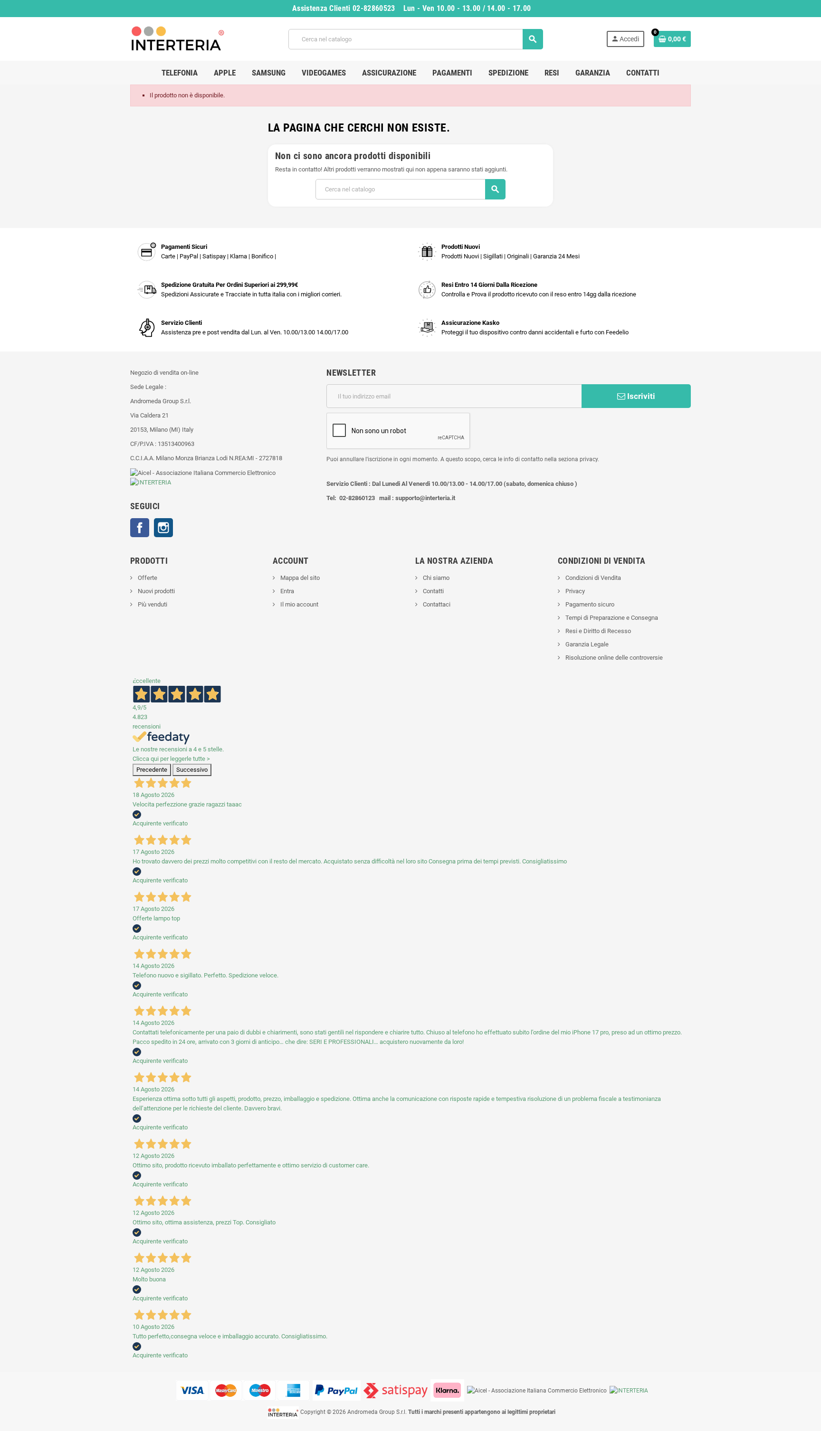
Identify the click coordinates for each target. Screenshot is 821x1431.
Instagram (163, 527)
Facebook (139, 527)
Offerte (146, 577)
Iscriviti (640, 396)
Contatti (432, 591)
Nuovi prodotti (155, 591)
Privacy (574, 591)
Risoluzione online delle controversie (613, 657)
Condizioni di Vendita (592, 577)
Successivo (192, 769)
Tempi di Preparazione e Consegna (611, 617)
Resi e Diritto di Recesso (597, 631)
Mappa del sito (299, 577)
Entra (286, 591)
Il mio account (298, 604)
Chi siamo (435, 577)
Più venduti (151, 604)
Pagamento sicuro (589, 604)
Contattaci (435, 604)
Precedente (151, 769)
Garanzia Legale (586, 644)
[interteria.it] (177, 38)
